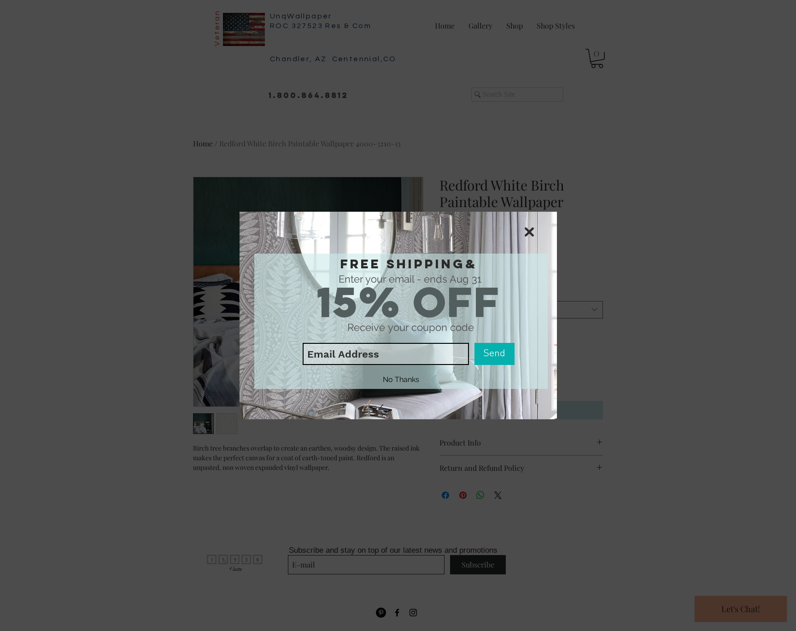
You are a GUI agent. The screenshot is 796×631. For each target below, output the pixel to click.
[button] (529, 232)
